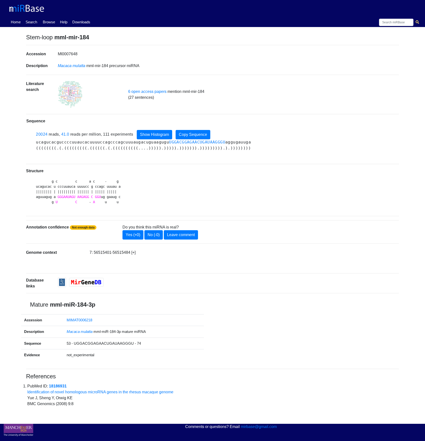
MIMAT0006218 (79, 320)
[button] (70, 94)
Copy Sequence (193, 134)
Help (63, 22)
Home (17, 22)
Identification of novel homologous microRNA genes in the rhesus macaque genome (100, 392)
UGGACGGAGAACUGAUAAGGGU (197, 142)
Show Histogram (154, 134)
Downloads (81, 22)
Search (31, 22)
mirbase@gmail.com (259, 427)
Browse (49, 22)
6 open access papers (147, 91)
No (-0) (154, 235)
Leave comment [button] (181, 235)
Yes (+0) (133, 235)
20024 (41, 134)
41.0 (65, 134)
